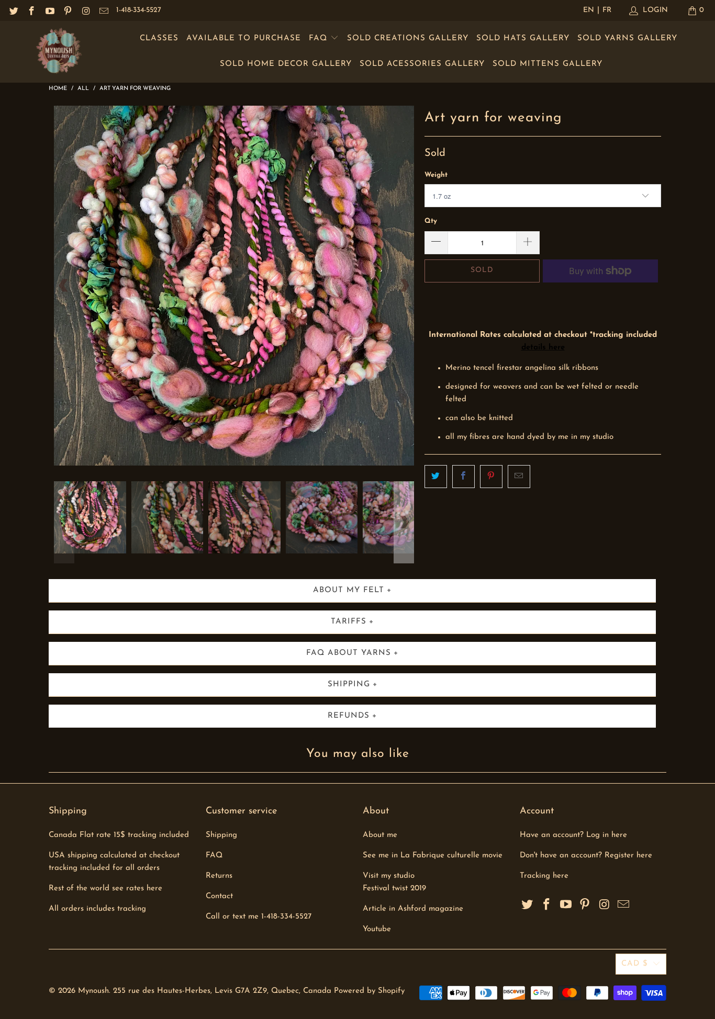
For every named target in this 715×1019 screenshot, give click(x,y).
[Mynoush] (58, 52)
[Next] (404, 286)
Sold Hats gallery (522, 38)
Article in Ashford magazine (413, 909)
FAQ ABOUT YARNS (348, 653)
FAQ (319, 38)
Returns (219, 876)
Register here (628, 855)
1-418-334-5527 (138, 10)
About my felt (348, 590)
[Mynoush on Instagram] (85, 10)
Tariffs (348, 622)
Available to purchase (243, 38)
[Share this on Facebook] (463, 476)
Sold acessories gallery (422, 64)
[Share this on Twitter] (435, 476)
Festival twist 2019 (394, 888)
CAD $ (634, 964)
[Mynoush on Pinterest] (67, 10)
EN (588, 10)
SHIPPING (349, 684)
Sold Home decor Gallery (286, 64)
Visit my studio (389, 876)
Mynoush (93, 991)
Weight (436, 175)
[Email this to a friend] (519, 476)
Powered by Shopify (369, 991)
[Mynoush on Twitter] (13, 10)
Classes (159, 38)
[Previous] (63, 286)
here (560, 876)
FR (606, 10)
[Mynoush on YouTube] (49, 10)
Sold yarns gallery (627, 38)
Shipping (221, 835)
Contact (219, 896)
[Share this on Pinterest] (491, 476)
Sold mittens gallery (547, 64)
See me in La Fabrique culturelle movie (432, 855)
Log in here (606, 835)
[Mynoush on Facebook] (31, 10)
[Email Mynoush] (103, 10)
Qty (430, 221)
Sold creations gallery (407, 38)
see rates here (137, 888)
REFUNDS (349, 716)
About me (380, 835)
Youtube (377, 929)
